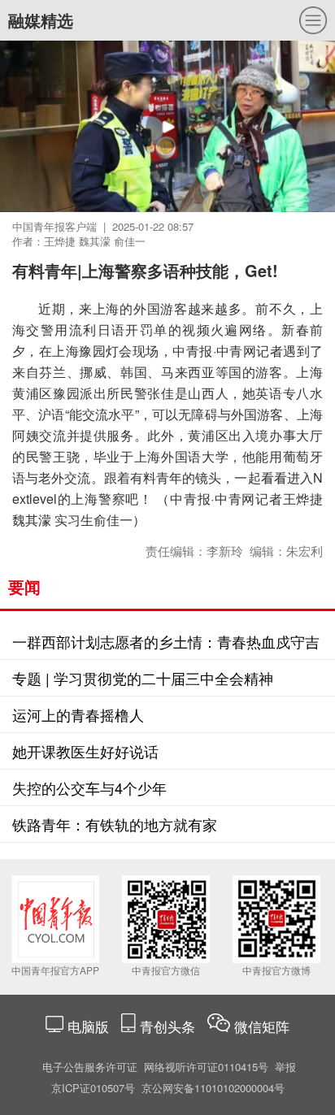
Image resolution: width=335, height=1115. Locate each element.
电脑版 (88, 1026)
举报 (285, 1066)
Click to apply (197, 146)
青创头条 (169, 1026)
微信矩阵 (261, 1026)
